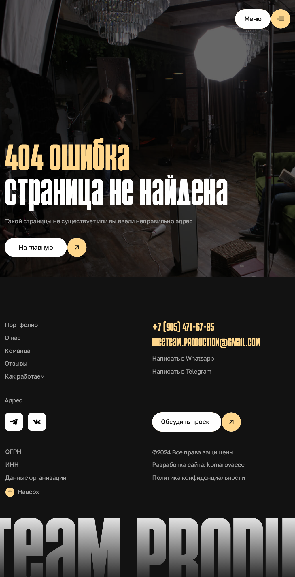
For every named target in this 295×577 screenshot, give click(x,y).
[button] (262, 19)
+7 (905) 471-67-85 (183, 328)
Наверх (28, 491)
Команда (18, 350)
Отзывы (16, 363)
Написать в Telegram (181, 371)
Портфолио (21, 324)
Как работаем (24, 376)
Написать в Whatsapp (183, 358)
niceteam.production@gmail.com (206, 343)
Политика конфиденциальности (198, 477)
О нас (13, 337)
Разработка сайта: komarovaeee (198, 464)
